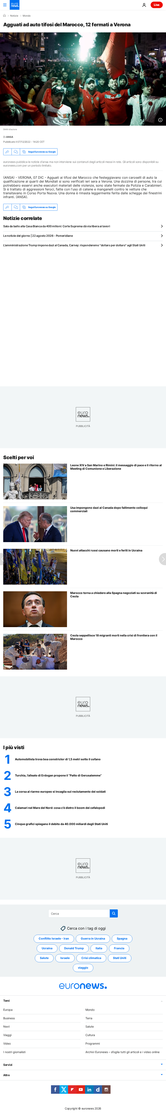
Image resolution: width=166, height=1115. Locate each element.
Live (157, 4)
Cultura (90, 1035)
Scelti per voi (18, 457)
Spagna (122, 938)
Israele (65, 958)
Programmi (92, 1043)
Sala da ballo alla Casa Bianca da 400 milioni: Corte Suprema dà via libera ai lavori (56, 226)
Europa (8, 1009)
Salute (44, 958)
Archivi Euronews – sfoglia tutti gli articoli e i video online (122, 1052)
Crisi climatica (91, 958)
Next (6, 1026)
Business (9, 1018)
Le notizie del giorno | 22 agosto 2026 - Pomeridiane (38, 235)
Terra (88, 1018)
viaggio (83, 967)
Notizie (14, 16)
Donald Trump (74, 948)
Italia (99, 948)
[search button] (114, 913)
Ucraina (47, 948)
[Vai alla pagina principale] (14, 5)
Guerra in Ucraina (93, 938)
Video (7, 1043)
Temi (6, 1000)
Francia (119, 948)
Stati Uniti (119, 958)
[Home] (4, 15)
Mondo (27, 16)
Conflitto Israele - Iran (54, 938)
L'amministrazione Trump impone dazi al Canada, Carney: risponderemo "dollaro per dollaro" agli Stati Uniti (74, 245)
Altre (6, 1075)
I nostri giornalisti (14, 1052)
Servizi (7, 1064)
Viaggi (7, 1035)
